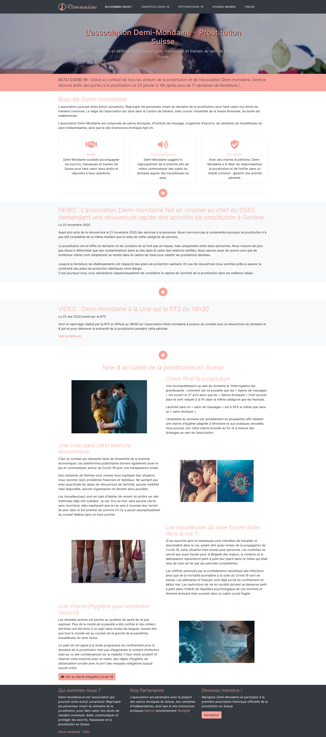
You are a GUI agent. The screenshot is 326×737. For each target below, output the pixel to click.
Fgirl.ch (149, 711)
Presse (250, 6)
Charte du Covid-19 (155, 6)
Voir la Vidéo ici (69, 336)
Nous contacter (69, 732)
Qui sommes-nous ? (119, 6)
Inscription (211, 715)
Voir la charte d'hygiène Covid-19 (88, 677)
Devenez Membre (224, 6)
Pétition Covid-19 (190, 6)
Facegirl (183, 711)
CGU (86, 732)
